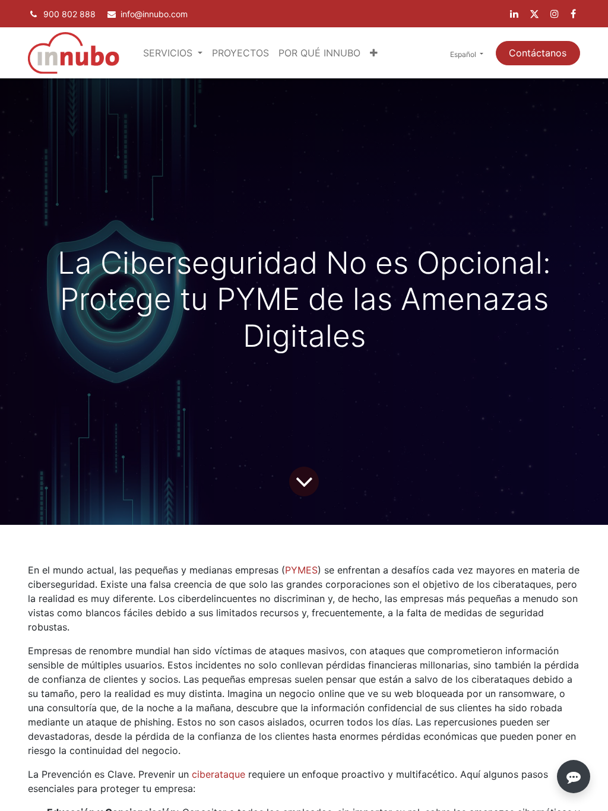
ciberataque (218, 774)
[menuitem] (240, 53)
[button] (373, 53)
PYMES (301, 570)
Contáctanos (537, 53)
